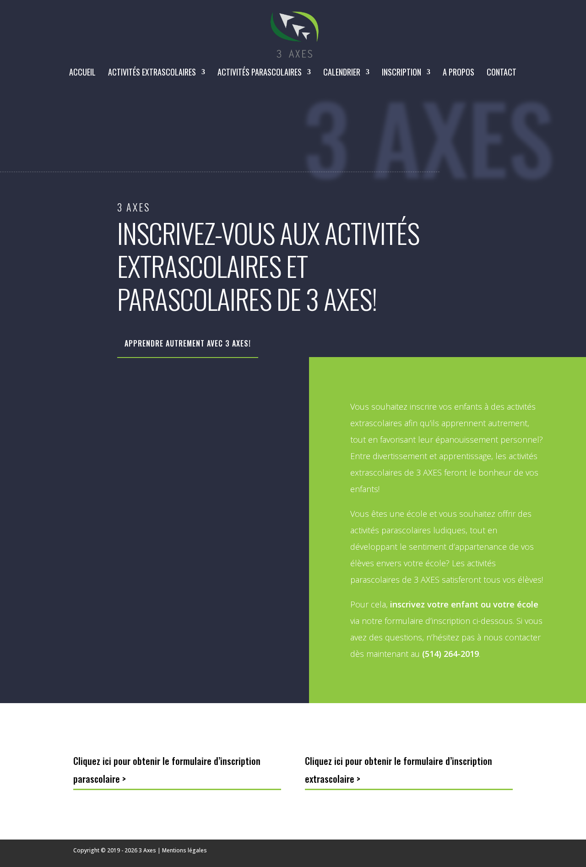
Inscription (401, 73)
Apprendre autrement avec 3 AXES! (188, 343)
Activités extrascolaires (152, 73)
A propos (458, 73)
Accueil (82, 73)
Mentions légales (184, 850)
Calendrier (341, 73)
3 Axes (147, 850)
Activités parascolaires (259, 73)
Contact (501, 73)
